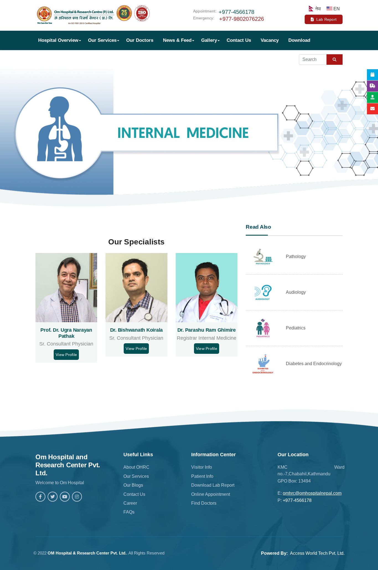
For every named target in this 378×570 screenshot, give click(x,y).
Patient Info (202, 476)
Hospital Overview (58, 40)
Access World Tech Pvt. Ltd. (317, 553)
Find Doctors (203, 503)
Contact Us (239, 40)
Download (299, 40)
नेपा (318, 8)
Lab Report (326, 19)
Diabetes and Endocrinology (314, 363)
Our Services (102, 40)
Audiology (296, 292)
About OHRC (136, 467)
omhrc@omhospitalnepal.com (312, 493)
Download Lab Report (212, 485)
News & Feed (177, 40)
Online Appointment (210, 494)
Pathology (296, 256)
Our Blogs (133, 485)
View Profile (66, 354)
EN (336, 8)
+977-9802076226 (241, 19)
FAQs (128, 512)
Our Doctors (139, 40)
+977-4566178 (236, 12)
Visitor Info (201, 467)
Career (130, 503)
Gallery (209, 40)
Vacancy (270, 40)
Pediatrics (295, 328)
